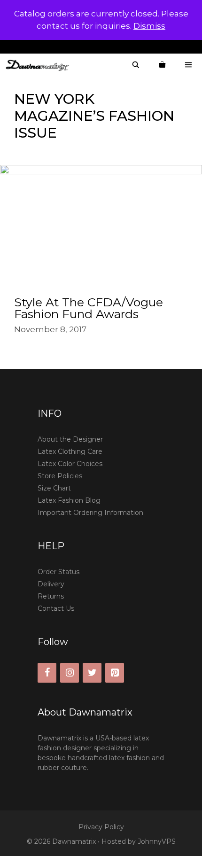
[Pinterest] (114, 673)
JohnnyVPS (157, 841)
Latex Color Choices (70, 463)
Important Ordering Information (90, 512)
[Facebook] (47, 673)
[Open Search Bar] (135, 65)
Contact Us (56, 608)
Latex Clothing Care (70, 451)
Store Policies (60, 476)
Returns (51, 596)
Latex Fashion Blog (69, 500)
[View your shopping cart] (162, 65)
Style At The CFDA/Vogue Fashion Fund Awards (88, 308)
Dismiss (149, 26)
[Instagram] (69, 673)
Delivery (51, 584)
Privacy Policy (101, 827)
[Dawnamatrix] (40, 65)
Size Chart (54, 488)
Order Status (58, 572)
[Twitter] (92, 673)
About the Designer (70, 439)
